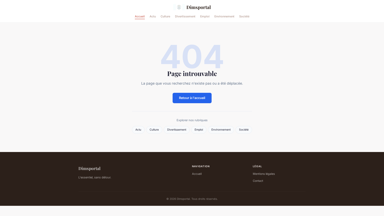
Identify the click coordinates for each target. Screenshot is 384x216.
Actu (153, 16)
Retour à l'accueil (192, 98)
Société (244, 16)
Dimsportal (198, 7)
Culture (165, 16)
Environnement (224, 16)
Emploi (205, 16)
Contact (258, 180)
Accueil (140, 16)
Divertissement (185, 16)
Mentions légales (264, 173)
